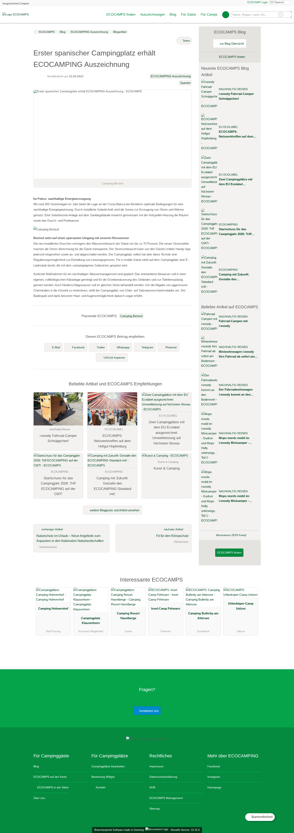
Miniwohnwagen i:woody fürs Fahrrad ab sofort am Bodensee (237, 354)
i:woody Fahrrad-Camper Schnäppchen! (236, 96)
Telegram (147, 347)
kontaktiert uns (149, 710)
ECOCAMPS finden (120, 14)
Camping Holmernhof (53, 608)
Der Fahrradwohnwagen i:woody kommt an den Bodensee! (236, 392)
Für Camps (209, 14)
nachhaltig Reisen (233, 89)
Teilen (186, 40)
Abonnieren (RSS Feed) (231, 535)
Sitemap (154, 808)
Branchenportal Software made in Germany (118, 829)
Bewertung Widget (103, 776)
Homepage (214, 787)
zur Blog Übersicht (231, 43)
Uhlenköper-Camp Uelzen (240, 606)
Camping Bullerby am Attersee (203, 616)
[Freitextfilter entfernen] (280, 14)
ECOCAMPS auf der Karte (50, 776)
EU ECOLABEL (228, 127)
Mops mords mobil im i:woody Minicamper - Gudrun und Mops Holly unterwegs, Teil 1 (235, 498)
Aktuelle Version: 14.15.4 (185, 829)
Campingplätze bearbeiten (108, 766)
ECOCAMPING (228, 224)
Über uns (39, 798)
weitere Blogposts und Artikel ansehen (114, 510)
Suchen (288, 14)
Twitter (101, 347)
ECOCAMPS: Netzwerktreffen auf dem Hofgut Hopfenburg (236, 134)
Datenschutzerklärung (163, 776)
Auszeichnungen (152, 14)
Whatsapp (123, 347)
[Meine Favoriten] (226, 14)
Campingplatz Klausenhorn (90, 620)
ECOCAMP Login (257, 2)
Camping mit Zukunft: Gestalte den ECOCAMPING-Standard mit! (236, 277)
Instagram (213, 776)
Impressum (156, 766)
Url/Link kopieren (114, 357)
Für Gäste (188, 14)
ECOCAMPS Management (166, 798)
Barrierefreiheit (262, 817)
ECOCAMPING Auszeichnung (171, 76)
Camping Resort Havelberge (128, 616)
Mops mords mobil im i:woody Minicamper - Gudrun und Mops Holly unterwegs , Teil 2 (235, 440)
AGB (152, 787)
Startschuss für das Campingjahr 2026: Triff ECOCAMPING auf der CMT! (235, 231)
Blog (173, 14)
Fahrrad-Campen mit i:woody (233, 323)
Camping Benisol (131, 316)
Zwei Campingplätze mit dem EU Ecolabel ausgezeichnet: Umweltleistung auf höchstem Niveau (235, 182)
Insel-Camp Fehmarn (165, 608)
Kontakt (100, 787)
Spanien (185, 82)
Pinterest (171, 347)
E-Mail (56, 347)
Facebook (78, 347)
